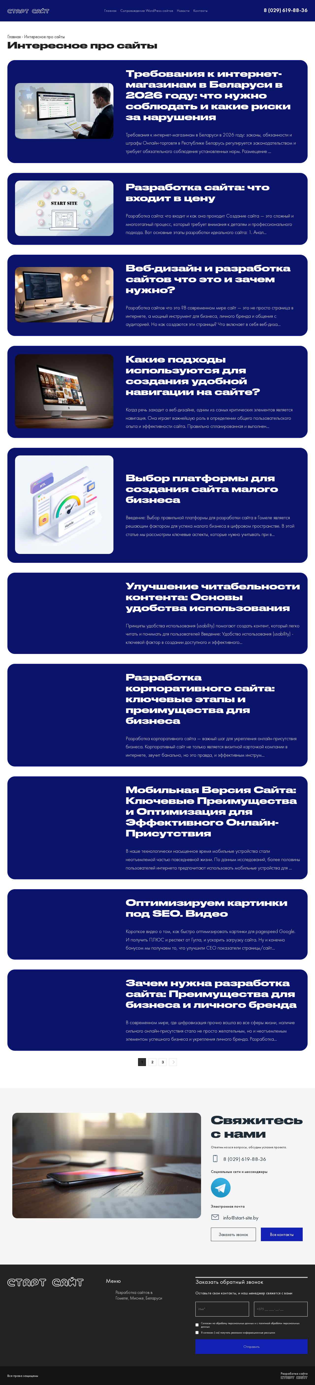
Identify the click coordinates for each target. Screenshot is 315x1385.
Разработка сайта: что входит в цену (197, 192)
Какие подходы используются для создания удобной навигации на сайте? (193, 375)
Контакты (200, 10)
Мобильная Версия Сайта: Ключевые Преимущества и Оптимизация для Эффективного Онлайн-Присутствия (211, 811)
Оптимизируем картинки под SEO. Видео (206, 907)
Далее (173, 1062)
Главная (110, 10)
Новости (183, 10)
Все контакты (282, 1234)
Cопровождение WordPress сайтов (146, 10)
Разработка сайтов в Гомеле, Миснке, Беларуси (139, 1295)
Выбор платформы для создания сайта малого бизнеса (202, 488)
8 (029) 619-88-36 (286, 10)
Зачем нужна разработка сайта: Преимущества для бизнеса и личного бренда (211, 993)
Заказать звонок (233, 1234)
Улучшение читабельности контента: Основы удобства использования (213, 596)
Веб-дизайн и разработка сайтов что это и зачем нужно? (208, 278)
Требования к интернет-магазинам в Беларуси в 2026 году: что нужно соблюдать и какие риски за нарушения (208, 95)
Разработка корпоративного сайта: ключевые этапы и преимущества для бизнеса (200, 698)
